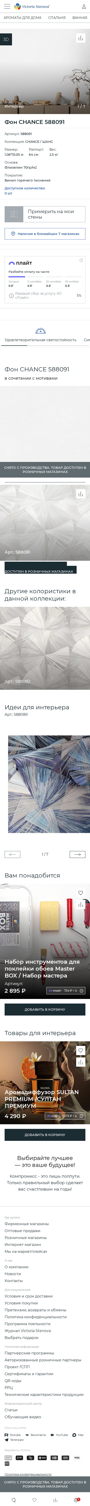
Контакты (14, 1281)
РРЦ (9, 1388)
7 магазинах (68, 234)
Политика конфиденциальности (36, 1317)
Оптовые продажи (22, 1231)
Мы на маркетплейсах (26, 1251)
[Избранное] (34, 1500)
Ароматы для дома (22, 18)
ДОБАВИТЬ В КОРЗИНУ (45, 1009)
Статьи (11, 1410)
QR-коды (13, 1381)
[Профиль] (74, 6)
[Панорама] (6, 39)
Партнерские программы (29, 1353)
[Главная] (38, 6)
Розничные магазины (26, 1238)
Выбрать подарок (22, 1338)
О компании (16, 1267)
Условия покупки (21, 1303)
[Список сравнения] (55, 1500)
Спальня (57, 18)
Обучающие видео (23, 1417)
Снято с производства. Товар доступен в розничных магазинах (39, 569)
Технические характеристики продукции (44, 1394)
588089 (21, 714)
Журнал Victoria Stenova (28, 1331)
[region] (45, 333)
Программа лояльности (28, 1324)
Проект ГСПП (17, 1367)
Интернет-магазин (23, 1244)
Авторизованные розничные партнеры (43, 1360)
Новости (13, 1274)
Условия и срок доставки (29, 1296)
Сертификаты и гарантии (29, 1374)
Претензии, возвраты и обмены (35, 1310)
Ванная (79, 18)
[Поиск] (14, 1500)
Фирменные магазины (27, 1224)
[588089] (45, 784)
